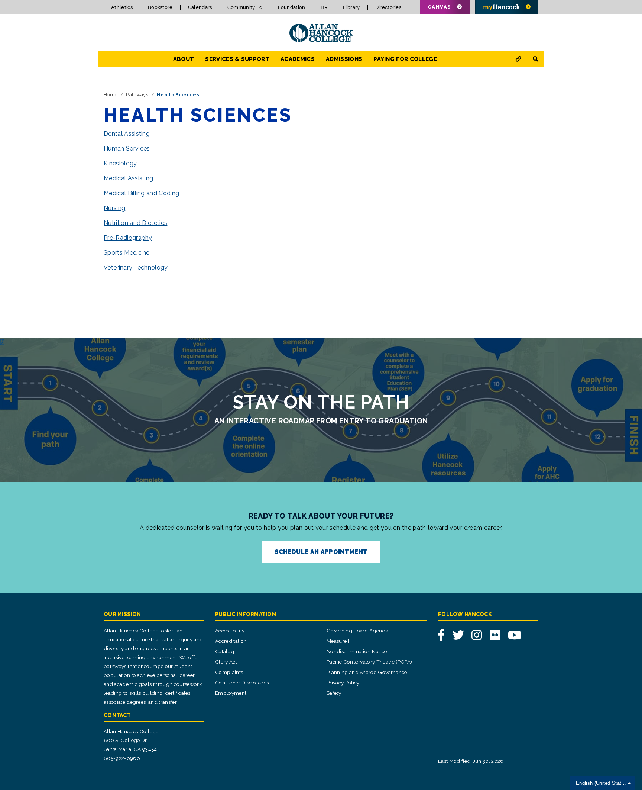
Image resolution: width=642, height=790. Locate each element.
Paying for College (405, 59)
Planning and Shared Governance (367, 672)
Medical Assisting (128, 178)
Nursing (114, 208)
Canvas (439, 7)
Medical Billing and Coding (141, 193)
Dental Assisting (127, 133)
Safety (334, 693)
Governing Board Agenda (357, 630)
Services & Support (237, 59)
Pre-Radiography (128, 237)
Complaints (229, 672)
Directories (388, 7)
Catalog (224, 651)
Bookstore (160, 7)
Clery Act (226, 662)
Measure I (338, 641)
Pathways (137, 94)
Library (351, 7)
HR (324, 7)
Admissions (344, 59)
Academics (298, 59)
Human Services (127, 148)
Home (110, 94)
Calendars (200, 7)
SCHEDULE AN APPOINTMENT (321, 551)
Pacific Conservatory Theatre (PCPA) (369, 662)
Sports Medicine (127, 252)
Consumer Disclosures (242, 683)
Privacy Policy (343, 683)
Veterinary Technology (136, 267)
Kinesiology (120, 163)
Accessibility (229, 630)
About (183, 59)
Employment (230, 693)
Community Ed (245, 7)
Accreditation (231, 641)
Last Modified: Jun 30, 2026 (471, 761)
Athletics (122, 7)
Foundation (291, 7)
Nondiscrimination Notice (357, 651)
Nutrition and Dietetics (135, 222)
